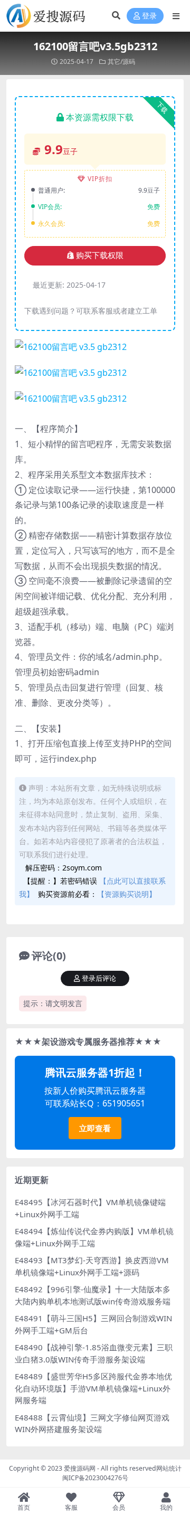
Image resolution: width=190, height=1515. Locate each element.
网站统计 (169, 1468)
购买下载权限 (100, 255)
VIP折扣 (100, 178)
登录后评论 (99, 978)
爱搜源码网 (80, 1468)
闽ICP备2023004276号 (95, 1477)
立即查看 (95, 1128)
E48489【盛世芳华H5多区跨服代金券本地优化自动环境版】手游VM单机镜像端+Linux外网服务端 (93, 1388)
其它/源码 (121, 61)
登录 (149, 16)
